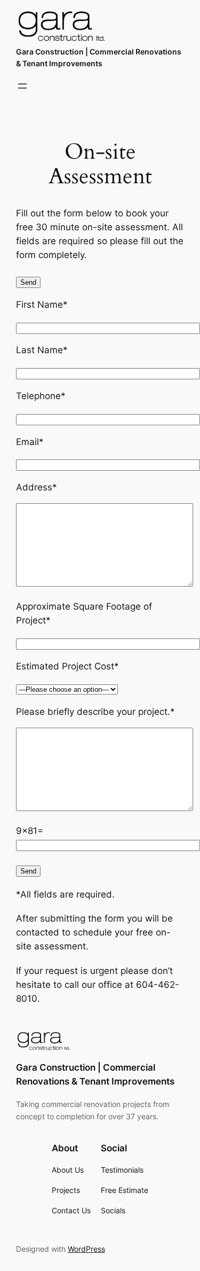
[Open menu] (22, 86)
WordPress (86, 1248)
